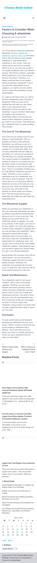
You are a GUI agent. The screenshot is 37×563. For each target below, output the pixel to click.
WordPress (16, 560)
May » (10, 540)
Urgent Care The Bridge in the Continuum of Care (18, 464)
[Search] (33, 18)
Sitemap (5, 558)
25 (3, 535)
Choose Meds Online (18, 7)
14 (17, 529)
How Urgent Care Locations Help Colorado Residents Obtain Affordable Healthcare (17, 390)
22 (22, 532)
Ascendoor (27, 558)
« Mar (4, 540)
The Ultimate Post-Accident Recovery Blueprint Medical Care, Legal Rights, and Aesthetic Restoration (18, 511)
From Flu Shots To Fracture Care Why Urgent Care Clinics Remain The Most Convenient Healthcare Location (17, 416)
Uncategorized (7, 26)
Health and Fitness (9, 37)
